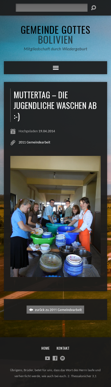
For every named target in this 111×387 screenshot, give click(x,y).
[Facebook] (55, 358)
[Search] (93, 7)
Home (45, 348)
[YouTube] (47, 358)
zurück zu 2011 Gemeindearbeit (58, 309)
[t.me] (62, 358)
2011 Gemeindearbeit (34, 142)
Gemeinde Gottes (55, 34)
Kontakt (63, 348)
